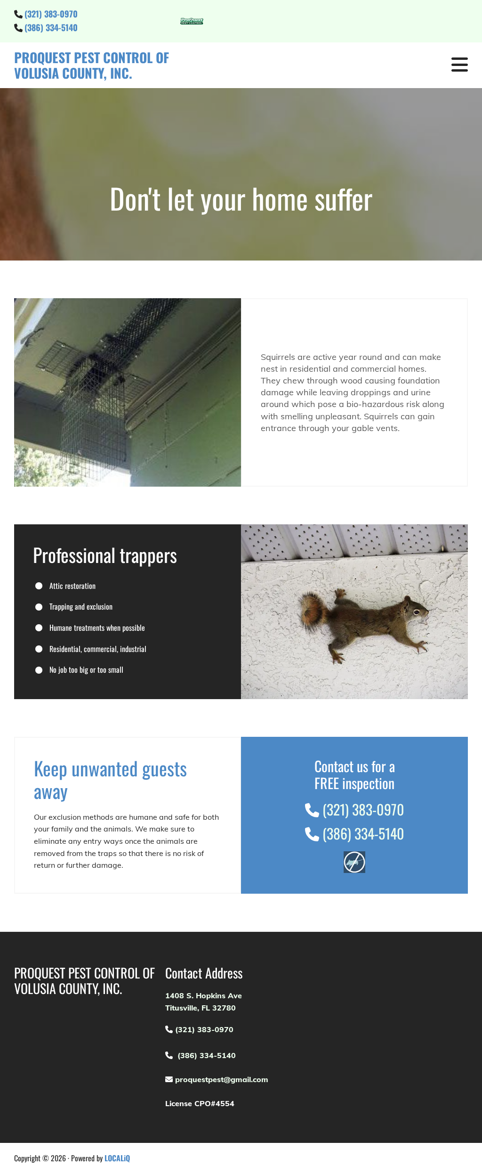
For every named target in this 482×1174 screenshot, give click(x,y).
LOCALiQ (117, 1158)
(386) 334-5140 (52, 27)
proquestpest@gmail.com (220, 1079)
